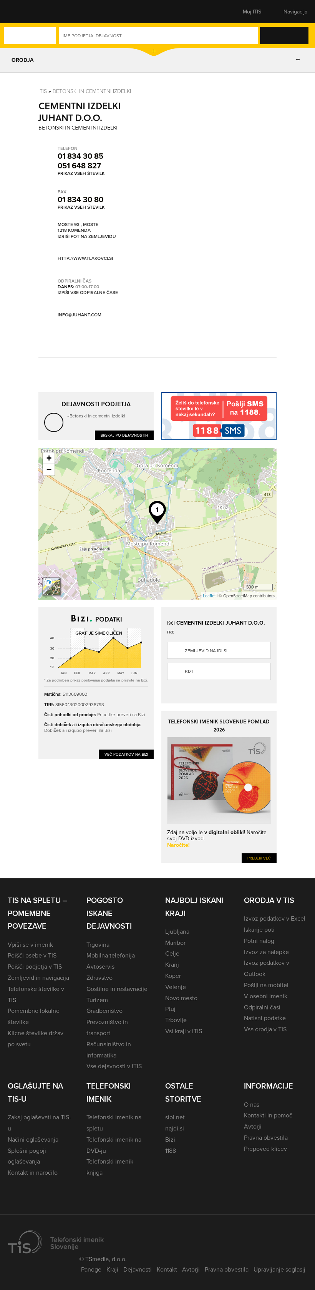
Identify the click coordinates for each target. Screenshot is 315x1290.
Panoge (91, 1269)
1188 (170, 1150)
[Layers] (51, 586)
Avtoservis (100, 966)
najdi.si (174, 1128)
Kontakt (167, 1269)
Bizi (189, 671)
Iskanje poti (259, 929)
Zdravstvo (99, 977)
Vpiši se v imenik (30, 944)
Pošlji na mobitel (266, 985)
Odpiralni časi (262, 1007)
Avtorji (253, 1126)
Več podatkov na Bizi (126, 754)
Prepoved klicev (265, 1148)
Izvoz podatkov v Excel (274, 918)
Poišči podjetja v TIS (35, 966)
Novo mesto (181, 998)
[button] (21, 11)
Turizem (97, 1000)
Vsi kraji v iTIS (183, 1031)
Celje (172, 953)
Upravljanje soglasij (279, 1269)
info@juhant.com (79, 314)
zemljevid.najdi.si (206, 650)
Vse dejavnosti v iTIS (114, 1066)
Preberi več (259, 858)
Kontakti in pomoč (268, 1115)
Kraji (112, 1269)
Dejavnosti (137, 1269)
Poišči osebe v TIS (32, 955)
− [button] (48, 469)
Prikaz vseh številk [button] (81, 173)
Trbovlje (176, 1020)
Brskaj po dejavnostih (124, 435)
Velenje (175, 986)
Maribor (175, 942)
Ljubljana (177, 931)
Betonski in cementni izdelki (92, 91)
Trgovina (97, 944)
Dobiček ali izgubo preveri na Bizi (78, 730)
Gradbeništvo (104, 1010)
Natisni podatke (265, 1018)
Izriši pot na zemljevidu (87, 236)
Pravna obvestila (266, 1137)
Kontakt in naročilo (33, 1172)
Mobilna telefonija (110, 955)
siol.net (175, 1117)
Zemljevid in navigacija (38, 977)
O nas (251, 1104)
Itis (42, 91)
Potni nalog (259, 940)
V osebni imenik (265, 996)
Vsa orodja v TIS (265, 1029)
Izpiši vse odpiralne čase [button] (88, 292)
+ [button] (48, 458)
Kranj (172, 964)
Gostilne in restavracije (117, 988)
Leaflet (209, 596)
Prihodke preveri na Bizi (121, 714)
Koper (173, 975)
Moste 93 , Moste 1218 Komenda (78, 227)
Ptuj (170, 1008)
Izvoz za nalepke (266, 952)
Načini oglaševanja (33, 1139)
